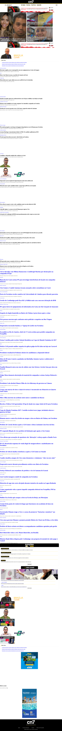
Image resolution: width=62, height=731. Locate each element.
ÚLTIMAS (23, 5)
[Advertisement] (29, 89)
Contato (33, 727)
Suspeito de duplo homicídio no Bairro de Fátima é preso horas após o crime (13, 64)
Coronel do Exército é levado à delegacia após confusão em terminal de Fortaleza (14, 62)
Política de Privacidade (40, 727)
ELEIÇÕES (39, 5)
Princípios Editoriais (26, 727)
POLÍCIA (28, 5)
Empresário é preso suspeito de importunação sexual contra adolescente (13, 65)
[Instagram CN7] (6, 5)
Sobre (19, 727)
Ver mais (29, 564)
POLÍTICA (33, 5)
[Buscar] (56, 5)
